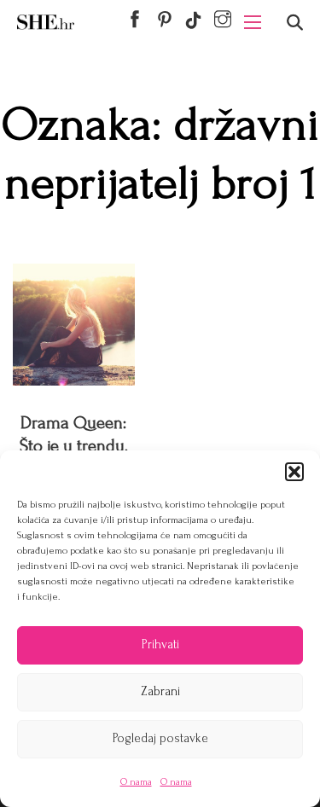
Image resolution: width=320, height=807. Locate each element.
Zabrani (160, 691)
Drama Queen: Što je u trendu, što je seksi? (74, 446)
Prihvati (160, 644)
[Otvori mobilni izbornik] (252, 22)
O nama (136, 781)
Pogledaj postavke (160, 738)
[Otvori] (295, 23)
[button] (294, 471)
